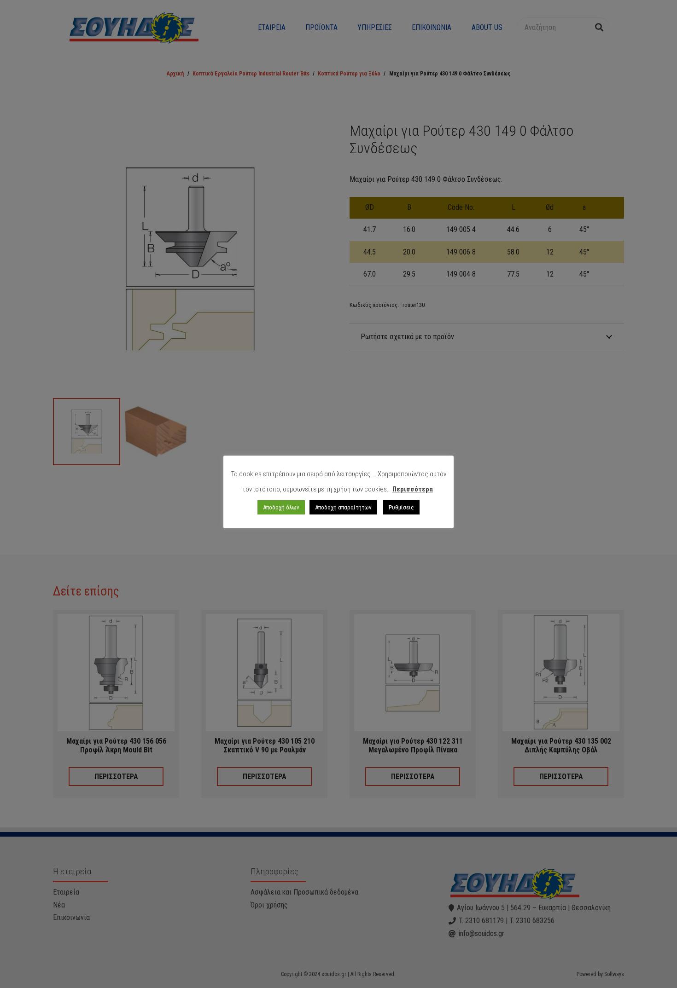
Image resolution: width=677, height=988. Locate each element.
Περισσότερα (412, 489)
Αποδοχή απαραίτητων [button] (343, 507)
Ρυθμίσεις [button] (401, 507)
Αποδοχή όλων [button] (281, 507)
